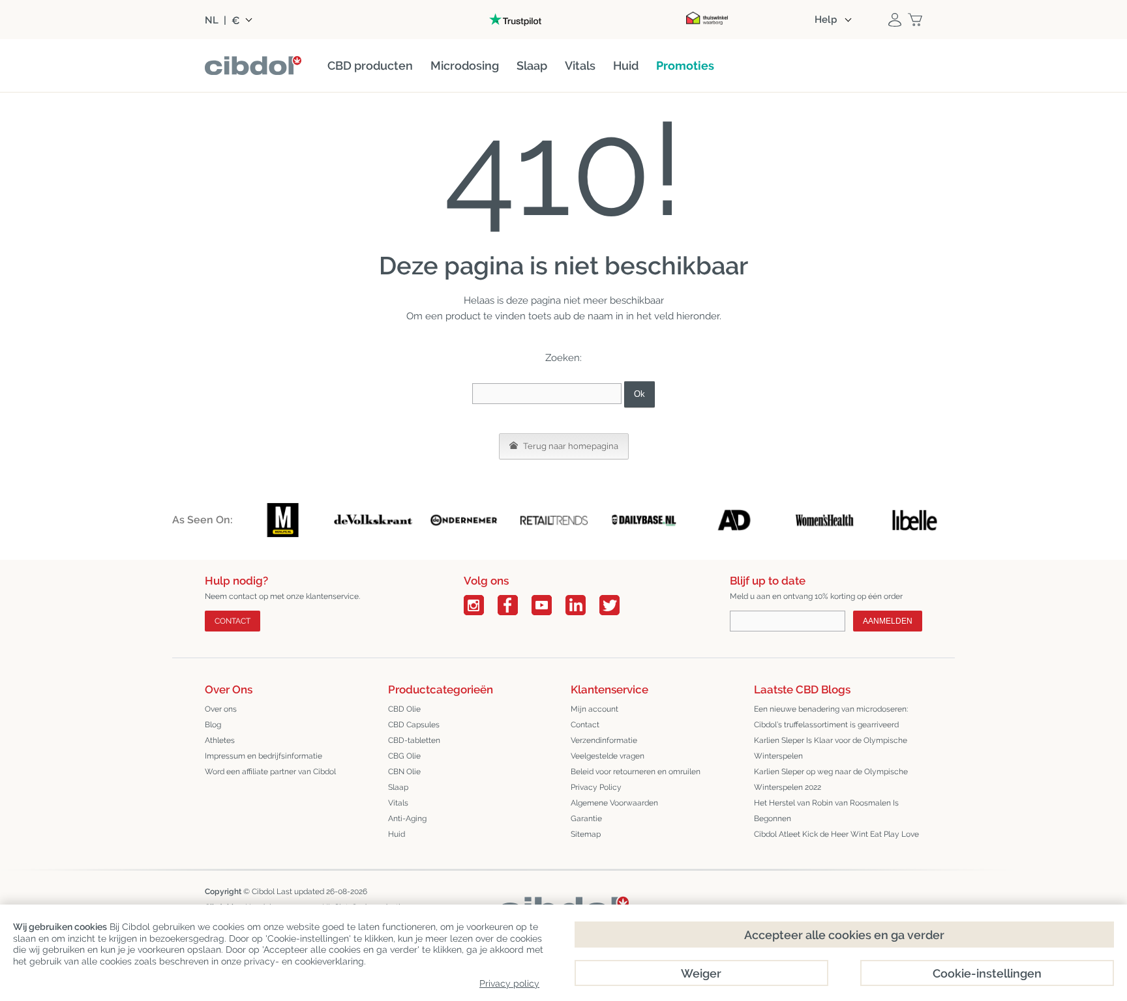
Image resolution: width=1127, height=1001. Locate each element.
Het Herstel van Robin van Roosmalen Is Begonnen (826, 810)
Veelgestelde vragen (607, 756)
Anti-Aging (407, 818)
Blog (213, 724)
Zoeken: (563, 358)
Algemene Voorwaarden (614, 802)
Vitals (398, 802)
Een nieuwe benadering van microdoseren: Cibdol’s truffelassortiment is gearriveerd (831, 716)
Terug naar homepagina (569, 446)
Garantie (586, 818)
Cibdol (263, 891)
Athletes (220, 740)
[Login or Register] (895, 20)
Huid (396, 834)
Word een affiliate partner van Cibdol (270, 771)
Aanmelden (887, 621)
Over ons (221, 709)
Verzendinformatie (604, 740)
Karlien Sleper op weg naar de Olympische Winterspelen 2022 (831, 779)
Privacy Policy (596, 787)
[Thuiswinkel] (707, 19)
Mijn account (594, 709)
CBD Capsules (414, 724)
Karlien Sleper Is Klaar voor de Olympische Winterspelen (830, 748)
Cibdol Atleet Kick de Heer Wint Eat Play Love (836, 834)
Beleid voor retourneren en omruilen (635, 771)
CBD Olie (404, 709)
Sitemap (586, 834)
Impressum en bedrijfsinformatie (263, 756)
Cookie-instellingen (987, 973)
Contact (232, 621)
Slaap (398, 787)
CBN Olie (404, 771)
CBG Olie (404, 756)
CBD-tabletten (414, 740)
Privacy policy (509, 983)
